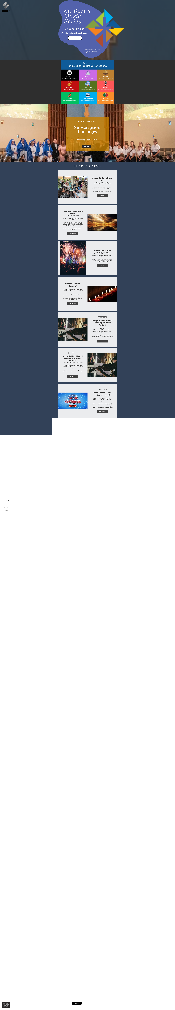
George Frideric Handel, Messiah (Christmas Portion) (102, 322)
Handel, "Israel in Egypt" (102, 533)
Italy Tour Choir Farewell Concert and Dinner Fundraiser (102, 677)
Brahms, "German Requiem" (72, 285)
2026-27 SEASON (6, 500)
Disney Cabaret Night (102, 250)
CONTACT (6, 514)
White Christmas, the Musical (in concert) (102, 394)
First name (74, 981)
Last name (91, 981)
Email (73, 987)
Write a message (75, 993)
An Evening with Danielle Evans (73, 500)
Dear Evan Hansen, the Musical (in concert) (73, 571)
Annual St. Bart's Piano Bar (102, 179)
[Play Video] (63, 946)
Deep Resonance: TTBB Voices (73, 212)
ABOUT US (6, 510)
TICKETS (6, 507)
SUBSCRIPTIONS (6, 503)
